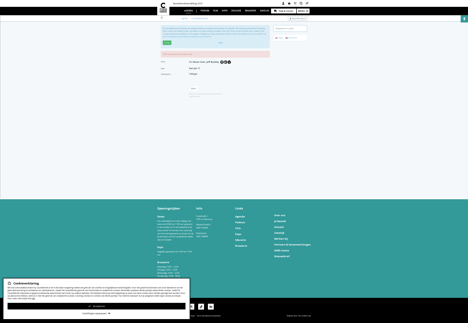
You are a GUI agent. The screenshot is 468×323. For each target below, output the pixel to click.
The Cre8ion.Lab (304, 316)
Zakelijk (264, 11)
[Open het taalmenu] (307, 3)
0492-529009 (202, 227)
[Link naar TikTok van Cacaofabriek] (201, 307)
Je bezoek (280, 221)
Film (215, 11)
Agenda (188, 11)
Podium (205, 11)
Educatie (236, 11)
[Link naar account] (283, 3)
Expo (225, 11)
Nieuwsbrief (282, 256)
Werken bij (281, 238)
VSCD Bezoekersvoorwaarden (209, 316)
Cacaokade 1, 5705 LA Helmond (204, 218)
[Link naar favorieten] (295, 3)
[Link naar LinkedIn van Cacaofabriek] (211, 307)
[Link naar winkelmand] (289, 3)
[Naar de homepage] (163, 7)
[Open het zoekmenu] (301, 3)
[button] (464, 18)
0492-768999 (202, 236)
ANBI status (281, 250)
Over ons (279, 215)
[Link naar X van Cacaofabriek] (191, 307)
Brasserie (250, 11)
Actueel (279, 227)
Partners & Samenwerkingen (292, 244)
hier (33, 298)
